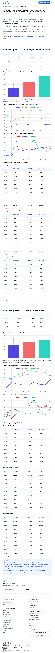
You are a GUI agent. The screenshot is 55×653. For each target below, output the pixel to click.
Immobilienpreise (33, 605)
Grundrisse (5, 626)
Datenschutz (22, 645)
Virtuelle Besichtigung (8, 628)
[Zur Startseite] (7, 2)
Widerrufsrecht (30, 645)
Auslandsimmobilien (33, 617)
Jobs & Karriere (32, 629)
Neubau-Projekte (7, 614)
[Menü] (7, 641)
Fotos (4, 630)
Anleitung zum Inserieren (34, 599)
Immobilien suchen (33, 615)
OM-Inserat (6, 610)
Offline (4, 632)
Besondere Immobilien (34, 619)
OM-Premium (6, 612)
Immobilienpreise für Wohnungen (22, 36)
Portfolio (5, 616)
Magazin (31, 603)
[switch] (4, 650)
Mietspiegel (31, 607)
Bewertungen (10, 650)
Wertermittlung (6, 622)
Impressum (10, 645)
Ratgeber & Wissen (33, 601)
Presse (30, 627)
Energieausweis (6, 624)
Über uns (31, 625)
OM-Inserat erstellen (34, 613)
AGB (16, 645)
